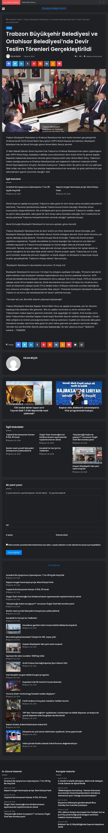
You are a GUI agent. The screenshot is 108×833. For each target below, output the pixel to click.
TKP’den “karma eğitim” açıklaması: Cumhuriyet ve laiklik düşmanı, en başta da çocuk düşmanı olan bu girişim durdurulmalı (61, 714)
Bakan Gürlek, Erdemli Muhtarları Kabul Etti (26, 724)
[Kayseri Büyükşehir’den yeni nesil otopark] (87, 455)
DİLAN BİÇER (16, 56)
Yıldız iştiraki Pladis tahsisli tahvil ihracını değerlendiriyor (50, 743)
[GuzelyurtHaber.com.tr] (54, 8)
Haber (19, 19)
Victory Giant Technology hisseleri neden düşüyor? (30, 693)
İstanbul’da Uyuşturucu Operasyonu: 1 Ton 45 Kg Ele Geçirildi (35, 575)
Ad (8, 525)
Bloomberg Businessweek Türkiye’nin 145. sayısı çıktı (31, 637)
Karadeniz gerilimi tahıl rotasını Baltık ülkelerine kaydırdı (50, 625)
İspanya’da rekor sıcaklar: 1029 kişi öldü (25, 656)
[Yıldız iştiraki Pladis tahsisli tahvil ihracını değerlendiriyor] (13, 747)
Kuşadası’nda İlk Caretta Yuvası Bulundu (42, 682)
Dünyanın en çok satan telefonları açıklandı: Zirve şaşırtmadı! (52, 731)
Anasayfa (12, 19)
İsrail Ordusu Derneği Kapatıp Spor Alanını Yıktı (45, 663)
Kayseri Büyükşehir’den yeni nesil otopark (86, 467)
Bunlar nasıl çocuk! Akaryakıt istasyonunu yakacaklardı (20, 449)
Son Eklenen (54, 565)
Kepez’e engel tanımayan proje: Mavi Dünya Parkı (29, 582)
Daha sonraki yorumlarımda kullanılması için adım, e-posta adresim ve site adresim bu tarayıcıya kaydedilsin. (54, 545)
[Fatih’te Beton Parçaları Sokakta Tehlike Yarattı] (13, 705)
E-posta (10, 535)
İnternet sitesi (62, 535)
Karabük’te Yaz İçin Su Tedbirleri (50, 449)
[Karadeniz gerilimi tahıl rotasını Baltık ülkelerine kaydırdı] (13, 629)
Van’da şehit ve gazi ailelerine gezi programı (27, 675)
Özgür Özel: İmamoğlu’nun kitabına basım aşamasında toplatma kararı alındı (53, 437)
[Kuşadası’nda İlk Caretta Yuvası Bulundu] (13, 686)
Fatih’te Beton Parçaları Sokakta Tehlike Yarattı (46, 701)
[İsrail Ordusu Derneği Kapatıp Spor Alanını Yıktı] (13, 667)
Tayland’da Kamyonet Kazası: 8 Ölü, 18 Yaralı (39, 2)
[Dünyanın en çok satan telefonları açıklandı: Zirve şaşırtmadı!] (13, 735)
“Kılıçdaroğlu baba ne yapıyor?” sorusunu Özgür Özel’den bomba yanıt (85, 437)
